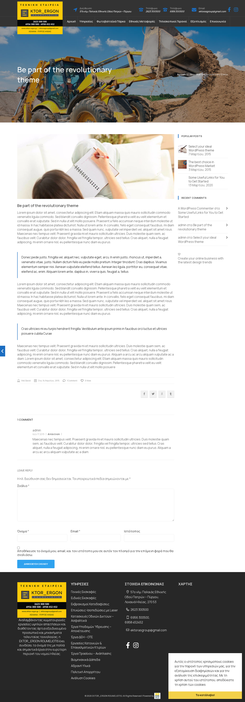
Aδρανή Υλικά (80, 666)
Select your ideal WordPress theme (201, 148)
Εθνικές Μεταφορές (142, 21)
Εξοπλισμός (198, 21)
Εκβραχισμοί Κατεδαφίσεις (90, 604)
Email (75, 531)
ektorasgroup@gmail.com (212, 11)
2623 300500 (153, 11)
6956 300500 (177, 11)
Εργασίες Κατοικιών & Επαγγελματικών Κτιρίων (88, 645)
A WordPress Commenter (196, 208)
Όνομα (23, 531)
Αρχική (71, 21)
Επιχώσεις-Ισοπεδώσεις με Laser (94, 610)
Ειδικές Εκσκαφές (83, 598)
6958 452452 (134, 622)
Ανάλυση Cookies (83, 678)
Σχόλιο (23, 486)
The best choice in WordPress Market (202, 164)
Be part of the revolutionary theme (209, 74)
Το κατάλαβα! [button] (205, 695)
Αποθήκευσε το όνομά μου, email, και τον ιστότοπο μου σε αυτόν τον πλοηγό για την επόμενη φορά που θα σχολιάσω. (95, 553)
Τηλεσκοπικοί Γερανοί (173, 21)
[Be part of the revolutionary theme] (2, 351)
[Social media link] (229, 10)
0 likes (88, 380)
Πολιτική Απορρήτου (85, 672)
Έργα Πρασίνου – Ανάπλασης (91, 653)
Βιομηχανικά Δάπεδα (85, 660)
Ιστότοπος (132, 531)
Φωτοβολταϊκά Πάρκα (111, 21)
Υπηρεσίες (86, 21)
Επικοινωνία (218, 21)
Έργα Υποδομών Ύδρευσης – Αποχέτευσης (91, 629)
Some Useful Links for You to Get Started (207, 179)
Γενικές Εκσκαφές (83, 592)
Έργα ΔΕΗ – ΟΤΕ (82, 637)
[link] (157, 695)
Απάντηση (54, 434)
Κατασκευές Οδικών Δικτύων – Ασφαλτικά (92, 618)
